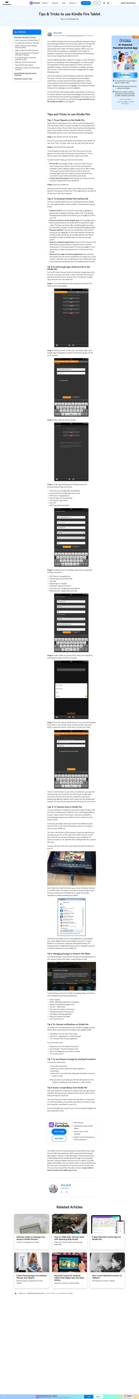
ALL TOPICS (20, 32)
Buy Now (59, 1139)
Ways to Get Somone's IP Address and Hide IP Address (27, 54)
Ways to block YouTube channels (26, 50)
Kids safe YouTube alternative (25, 62)
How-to (22, 1293)
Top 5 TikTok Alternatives (24, 65)
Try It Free (86, 3)
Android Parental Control (75, 35)
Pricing (97, 3)
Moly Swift (58, 33)
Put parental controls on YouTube (27, 43)
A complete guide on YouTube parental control (25, 58)
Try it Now (59, 1132)
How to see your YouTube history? (27, 40)
